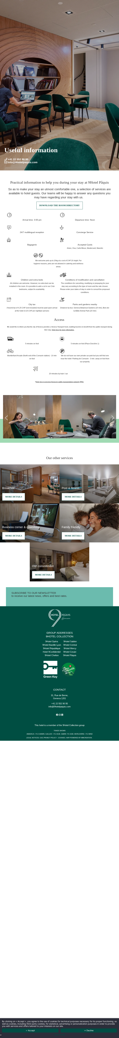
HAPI (68, 738)
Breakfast (8, 488)
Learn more (59, 1035)
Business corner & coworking (20, 527)
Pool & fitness (70, 488)
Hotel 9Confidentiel (52, 652)
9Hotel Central (70, 645)
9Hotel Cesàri (69, 652)
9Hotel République (51, 648)
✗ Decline (88, 1030)
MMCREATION (86, 738)
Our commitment (43, 566)
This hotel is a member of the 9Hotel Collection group (59, 725)
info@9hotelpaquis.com (59, 706)
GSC (41, 738)
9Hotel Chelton (52, 655)
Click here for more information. (63, 330)
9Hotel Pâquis (69, 655)
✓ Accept (30, 1030)
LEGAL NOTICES (32, 738)
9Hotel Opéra (51, 641)
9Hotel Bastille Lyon (51, 645)
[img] (89, 522)
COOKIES (61, 738)
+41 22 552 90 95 (59, 703)
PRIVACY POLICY (50, 738)
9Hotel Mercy (70, 648)
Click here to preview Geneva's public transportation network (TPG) (60, 382)
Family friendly (71, 527)
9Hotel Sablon (70, 641)
